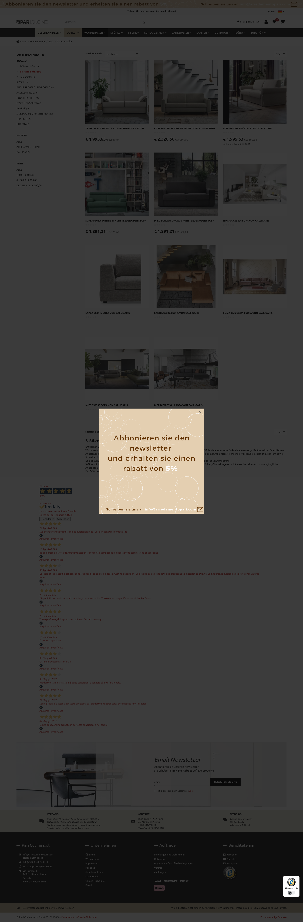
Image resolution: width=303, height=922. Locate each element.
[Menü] (297, 878)
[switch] (291, 893)
